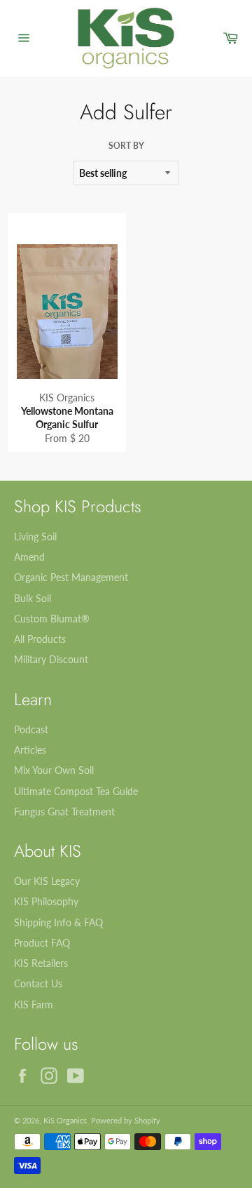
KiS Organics (65, 1120)
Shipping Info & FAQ (58, 922)
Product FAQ (42, 943)
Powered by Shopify (125, 1120)
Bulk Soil (32, 598)
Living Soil (35, 536)
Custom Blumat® (52, 619)
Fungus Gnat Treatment (64, 811)
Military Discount (51, 659)
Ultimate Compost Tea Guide (76, 791)
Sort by (126, 145)
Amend (29, 557)
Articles (30, 750)
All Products (40, 639)
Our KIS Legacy (47, 881)
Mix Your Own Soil (54, 770)
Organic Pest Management (71, 577)
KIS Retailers (41, 963)
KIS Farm (33, 1004)
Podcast (31, 729)
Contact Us (38, 983)
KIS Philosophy (46, 901)
